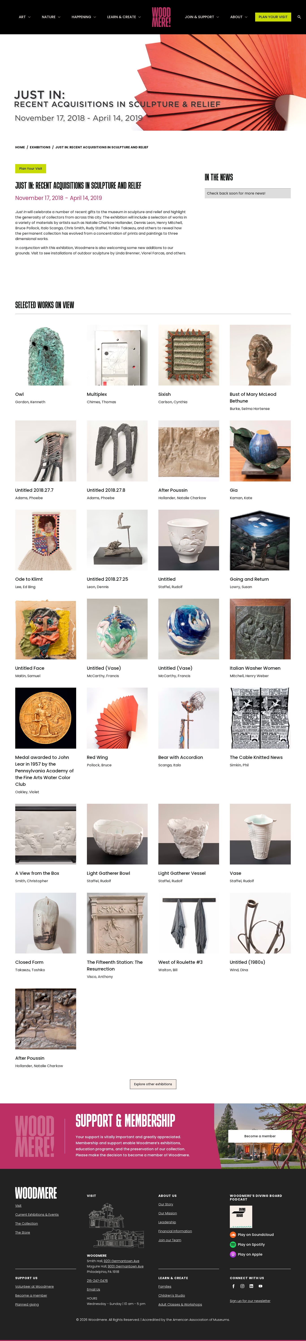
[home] (161, 17)
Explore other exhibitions (153, 1084)
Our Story (165, 1204)
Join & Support (199, 16)
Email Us (93, 1289)
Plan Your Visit (30, 168)
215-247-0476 (97, 1280)
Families (164, 1286)
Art (22, 16)
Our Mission (167, 1213)
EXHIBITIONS (40, 147)
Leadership (167, 1222)
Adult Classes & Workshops (180, 1304)
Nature (49, 16)
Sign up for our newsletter (250, 1301)
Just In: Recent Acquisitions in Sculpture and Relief (101, 147)
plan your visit (273, 16)
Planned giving (27, 1304)
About (236, 16)
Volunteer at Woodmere (34, 1286)
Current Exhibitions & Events (37, 1214)
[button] (25, 17)
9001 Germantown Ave (126, 1266)
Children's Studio (171, 1295)
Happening (81, 16)
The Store (22, 1232)
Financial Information (175, 1231)
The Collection (26, 1223)
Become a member (260, 1136)
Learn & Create (121, 16)
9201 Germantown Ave (121, 1261)
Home (20, 147)
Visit (18, 1205)
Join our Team (169, 1240)
